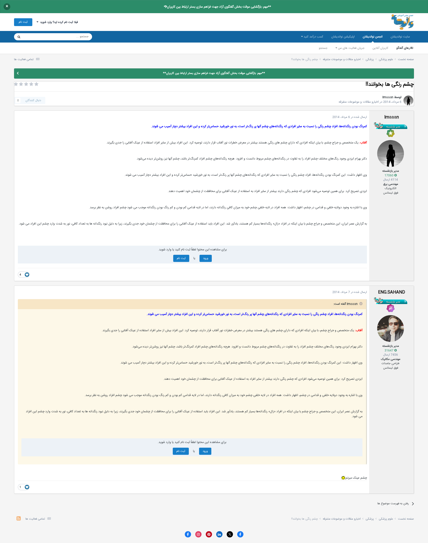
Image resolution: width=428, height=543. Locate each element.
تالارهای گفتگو (404, 48)
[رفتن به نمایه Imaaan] (408, 100)
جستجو (323, 48)
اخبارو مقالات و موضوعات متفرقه (359, 102)
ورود (205, 258)
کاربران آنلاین (380, 48)
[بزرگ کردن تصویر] (343, 478)
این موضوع (36, 37)
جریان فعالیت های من (350, 48)
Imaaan (387, 97)
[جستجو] (19, 36)
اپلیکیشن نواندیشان (343, 36)
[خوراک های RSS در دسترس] (18, 519)
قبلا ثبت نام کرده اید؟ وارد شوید (58, 22)
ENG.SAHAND (391, 292)
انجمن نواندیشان (373, 36)
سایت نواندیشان (400, 36)
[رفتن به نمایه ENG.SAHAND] (390, 328)
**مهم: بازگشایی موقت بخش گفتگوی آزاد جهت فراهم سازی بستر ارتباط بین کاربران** (217, 7)
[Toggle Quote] (360, 303)
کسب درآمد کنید (313, 36)
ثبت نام (23, 22)
